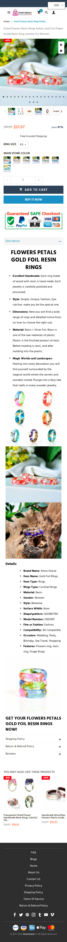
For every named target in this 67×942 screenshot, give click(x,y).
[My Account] (53, 12)
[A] (16, 160)
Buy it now (33, 200)
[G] (7, 168)
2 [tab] (7, 96)
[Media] (61, 51)
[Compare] (61, 44)
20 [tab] (37, 102)
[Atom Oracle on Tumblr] (40, 915)
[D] (26, 160)
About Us (33, 872)
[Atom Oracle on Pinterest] (27, 915)
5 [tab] (18, 96)
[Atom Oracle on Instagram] (33, 915)
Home (33, 866)
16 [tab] (59, 96)
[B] (7, 160)
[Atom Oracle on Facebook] (15, 915)
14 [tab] (52, 96)
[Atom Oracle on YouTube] (46, 915)
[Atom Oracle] (22, 12)
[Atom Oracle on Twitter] (21, 915)
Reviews (11, 754)
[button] (5, 111)
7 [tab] (26, 96)
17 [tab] (63, 96)
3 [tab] (11, 96)
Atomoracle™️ (30, 934)
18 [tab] (29, 102)
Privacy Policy (33, 886)
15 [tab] (56, 96)
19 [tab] (33, 102)
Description (13, 241)
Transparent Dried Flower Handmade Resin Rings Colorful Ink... (20, 817)
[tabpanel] (33, 72)
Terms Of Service (33, 899)
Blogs (33, 859)
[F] (45, 160)
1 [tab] (3, 96)
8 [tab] (29, 96)
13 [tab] (48, 96)
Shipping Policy (15, 739)
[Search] (46, 12)
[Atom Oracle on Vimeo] (52, 915)
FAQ (33, 853)
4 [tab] (14, 96)
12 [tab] (44, 96)
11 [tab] (41, 96)
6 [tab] (22, 96)
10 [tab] (37, 96)
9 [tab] (33, 96)
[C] (36, 160)
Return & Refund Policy (20, 746)
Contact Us (33, 879)
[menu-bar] (8, 12)
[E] (55, 160)
